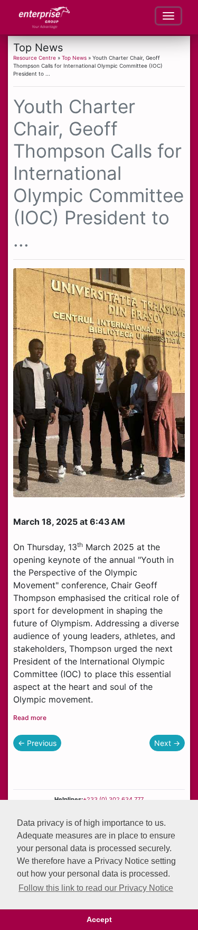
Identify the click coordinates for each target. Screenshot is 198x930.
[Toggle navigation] (168, 16)
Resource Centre (34, 57)
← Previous (37, 742)
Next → (167, 742)
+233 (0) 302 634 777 (113, 799)
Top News (74, 57)
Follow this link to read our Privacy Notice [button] (95, 887)
